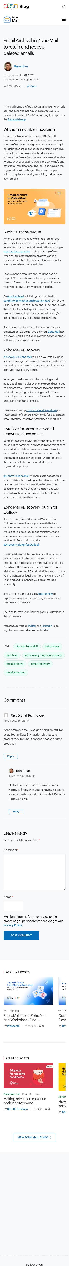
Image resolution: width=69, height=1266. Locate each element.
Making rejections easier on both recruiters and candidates (25, 1101)
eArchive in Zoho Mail (16, 475)
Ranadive (21, 66)
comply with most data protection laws (27, 300)
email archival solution (17, 251)
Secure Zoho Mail (27, 646)
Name (8, 897)
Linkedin (47, 625)
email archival (15, 296)
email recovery (40, 663)
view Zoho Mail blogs (33, 1137)
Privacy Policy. (13, 925)
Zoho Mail (54, 331)
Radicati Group (17, 119)
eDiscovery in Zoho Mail (18, 356)
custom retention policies (41, 410)
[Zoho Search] (64, 6)
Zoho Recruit (12, 1094)
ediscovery (52, 646)
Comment (10, 850)
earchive (12, 655)
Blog (24, 6)
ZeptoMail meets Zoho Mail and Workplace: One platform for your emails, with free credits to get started (27, 1018)
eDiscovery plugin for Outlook (21, 544)
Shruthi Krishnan (17, 1109)
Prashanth (13, 1025)
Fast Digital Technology (28, 715)
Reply (10, 756)
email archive (15, 663)
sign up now (45, 593)
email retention (16, 672)
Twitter (32, 625)
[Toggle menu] (64, 19)
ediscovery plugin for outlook (43, 655)
